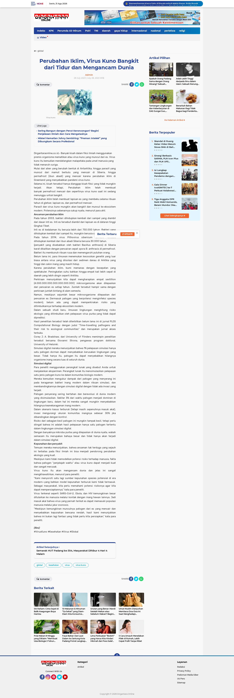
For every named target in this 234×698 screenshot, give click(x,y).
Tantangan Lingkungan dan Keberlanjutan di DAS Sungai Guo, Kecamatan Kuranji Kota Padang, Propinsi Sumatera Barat (161, 108)
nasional (156, 30)
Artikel (81, 667)
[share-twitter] (137, 84)
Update (128, 234)
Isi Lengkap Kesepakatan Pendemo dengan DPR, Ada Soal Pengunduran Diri (164, 173)
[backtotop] (117, 656)
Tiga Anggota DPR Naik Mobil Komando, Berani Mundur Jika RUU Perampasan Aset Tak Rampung (166, 202)
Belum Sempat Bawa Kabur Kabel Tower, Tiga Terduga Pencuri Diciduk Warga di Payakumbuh (164, 3)
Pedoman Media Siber (187, 675)
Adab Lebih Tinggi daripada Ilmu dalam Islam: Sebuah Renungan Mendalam (188, 81)
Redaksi (181, 667)
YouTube (67, 681)
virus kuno (81, 565)
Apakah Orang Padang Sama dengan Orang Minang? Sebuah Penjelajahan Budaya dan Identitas (160, 81)
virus (67, 565)
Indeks (41, 30)
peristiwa (169, 30)
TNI (96, 30)
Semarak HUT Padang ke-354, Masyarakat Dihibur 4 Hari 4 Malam (71, 552)
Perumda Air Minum (69, 30)
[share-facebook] (131, 84)
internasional (139, 30)
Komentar (44, 84)
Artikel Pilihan (159, 58)
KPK (51, 30)
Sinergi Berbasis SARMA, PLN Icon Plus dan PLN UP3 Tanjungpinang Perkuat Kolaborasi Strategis (166, 158)
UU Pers (181, 678)
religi (182, 30)
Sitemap (181, 682)
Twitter (61, 681)
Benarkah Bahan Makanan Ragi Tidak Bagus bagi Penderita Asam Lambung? (186, 108)
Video (43, 37)
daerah (106, 30)
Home (40, 3)
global (40, 565)
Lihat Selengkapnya (174, 215)
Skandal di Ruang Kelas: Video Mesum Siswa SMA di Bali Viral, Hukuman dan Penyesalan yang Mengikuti (165, 144)
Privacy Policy (184, 671)
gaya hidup (121, 30)
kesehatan (54, 565)
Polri (87, 30)
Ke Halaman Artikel (174, 120)
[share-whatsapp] (142, 84)
